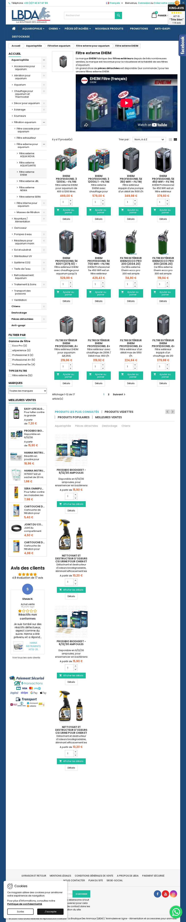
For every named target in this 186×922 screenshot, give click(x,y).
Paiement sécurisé (153, 875)
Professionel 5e (23, 364)
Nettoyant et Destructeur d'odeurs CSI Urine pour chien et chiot (71, 560)
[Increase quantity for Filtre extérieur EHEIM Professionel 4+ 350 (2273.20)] (135, 365)
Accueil (15, 54)
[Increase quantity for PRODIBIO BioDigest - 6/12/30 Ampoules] (75, 494)
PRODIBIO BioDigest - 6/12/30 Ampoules (34, 431)
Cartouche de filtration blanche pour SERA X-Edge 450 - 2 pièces (34, 506)
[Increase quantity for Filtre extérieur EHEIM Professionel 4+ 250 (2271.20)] (70, 365)
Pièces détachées (76, 28)
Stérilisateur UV (23, 256)
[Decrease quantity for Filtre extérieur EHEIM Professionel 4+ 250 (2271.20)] (70, 368)
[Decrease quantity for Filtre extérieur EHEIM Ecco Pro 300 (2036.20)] (167, 286)
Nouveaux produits (109, 28)
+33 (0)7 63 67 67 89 (36, 3)
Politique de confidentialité (24, 904)
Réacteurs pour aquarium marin (24, 242)
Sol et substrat (22, 250)
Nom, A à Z (150, 140)
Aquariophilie (32, 28)
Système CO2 (22, 262)
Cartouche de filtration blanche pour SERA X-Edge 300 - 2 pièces (34, 542)
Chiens (53, 28)
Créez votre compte (165, 3)
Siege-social (115, 880)
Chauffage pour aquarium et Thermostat (23, 94)
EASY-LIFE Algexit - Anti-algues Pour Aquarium (34, 409)
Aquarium (20, 84)
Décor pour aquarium (27, 103)
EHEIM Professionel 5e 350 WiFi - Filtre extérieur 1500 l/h (131, 180)
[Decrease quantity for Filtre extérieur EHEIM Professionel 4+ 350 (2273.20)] (135, 368)
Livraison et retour (34, 875)
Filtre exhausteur (26, 138)
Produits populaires (74, 417)
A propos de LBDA (128, 875)
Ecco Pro (19, 345)
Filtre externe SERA (30, 196)
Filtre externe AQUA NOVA (27, 155)
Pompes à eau (23, 234)
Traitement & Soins (25, 284)
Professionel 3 (22, 355)
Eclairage (19, 109)
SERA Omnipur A (34, 488)
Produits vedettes (119, 411)
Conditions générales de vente (94, 875)
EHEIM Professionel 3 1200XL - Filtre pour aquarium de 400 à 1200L (66, 181)
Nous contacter (74, 880)
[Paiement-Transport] (28, 691)
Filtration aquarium (25, 122)
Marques (16, 383)
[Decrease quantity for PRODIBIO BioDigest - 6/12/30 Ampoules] (75, 498)
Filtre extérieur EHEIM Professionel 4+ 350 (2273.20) (131, 345)
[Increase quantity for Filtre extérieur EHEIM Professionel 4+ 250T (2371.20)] (103, 365)
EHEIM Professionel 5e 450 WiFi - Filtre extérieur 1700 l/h (163, 180)
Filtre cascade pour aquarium (28, 130)
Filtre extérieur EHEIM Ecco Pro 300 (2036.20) (163, 261)
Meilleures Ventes (22, 400)
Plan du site (95, 880)
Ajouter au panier (65, 211)
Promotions (139, 28)
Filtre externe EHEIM (26, 173)
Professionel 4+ (23, 360)
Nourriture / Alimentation (22, 220)
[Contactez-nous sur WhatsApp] (176, 912)
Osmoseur (20, 228)
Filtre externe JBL (29, 181)
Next (172, 412)
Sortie (20, 911)
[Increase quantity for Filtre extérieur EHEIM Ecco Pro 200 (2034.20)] (135, 282)
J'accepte (50, 911)
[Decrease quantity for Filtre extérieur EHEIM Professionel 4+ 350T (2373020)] (167, 368)
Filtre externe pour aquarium (27, 145)
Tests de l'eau (22, 269)
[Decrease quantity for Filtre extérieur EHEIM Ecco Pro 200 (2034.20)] (135, 286)
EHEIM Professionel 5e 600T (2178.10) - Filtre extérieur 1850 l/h (66, 263)
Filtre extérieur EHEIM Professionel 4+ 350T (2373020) (163, 345)
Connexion (144, 3)
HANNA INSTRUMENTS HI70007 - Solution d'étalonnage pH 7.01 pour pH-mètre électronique (34, 471)
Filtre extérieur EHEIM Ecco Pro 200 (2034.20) (131, 261)
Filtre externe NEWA (26, 189)
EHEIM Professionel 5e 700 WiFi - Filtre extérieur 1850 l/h (98, 262)
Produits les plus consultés (77, 411)
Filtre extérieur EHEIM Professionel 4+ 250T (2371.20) (98, 345)
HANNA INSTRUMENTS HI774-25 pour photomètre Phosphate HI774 (34, 453)
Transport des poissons (22, 292)
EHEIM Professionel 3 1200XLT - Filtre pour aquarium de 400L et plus (99, 181)
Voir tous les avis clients (26, 657)
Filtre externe (22, 375)
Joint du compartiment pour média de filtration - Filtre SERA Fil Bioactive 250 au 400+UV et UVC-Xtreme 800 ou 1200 (34, 524)
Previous (167, 412)
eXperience (21, 350)
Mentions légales (60, 875)
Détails (67, 219)
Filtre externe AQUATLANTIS (27, 164)
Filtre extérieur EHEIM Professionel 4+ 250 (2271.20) (66, 345)
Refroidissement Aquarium (24, 276)
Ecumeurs (20, 116)
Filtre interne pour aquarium (27, 204)
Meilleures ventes (108, 417)
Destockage (21, 36)
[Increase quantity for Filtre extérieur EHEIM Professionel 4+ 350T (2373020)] (167, 365)
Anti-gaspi (162, 28)
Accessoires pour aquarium (24, 68)
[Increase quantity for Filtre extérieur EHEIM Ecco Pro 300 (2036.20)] (167, 282)
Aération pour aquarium (22, 77)
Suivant (119, 394)
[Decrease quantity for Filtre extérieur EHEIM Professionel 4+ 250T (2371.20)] (103, 368)
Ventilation (20, 300)
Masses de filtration (28, 212)
